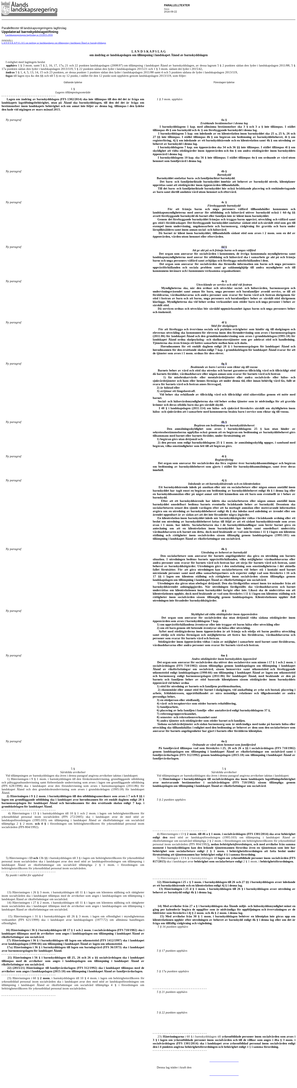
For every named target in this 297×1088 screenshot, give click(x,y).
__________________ (224, 1060)
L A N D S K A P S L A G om (54, 43)
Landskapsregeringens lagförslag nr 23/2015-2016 (29, 35)
